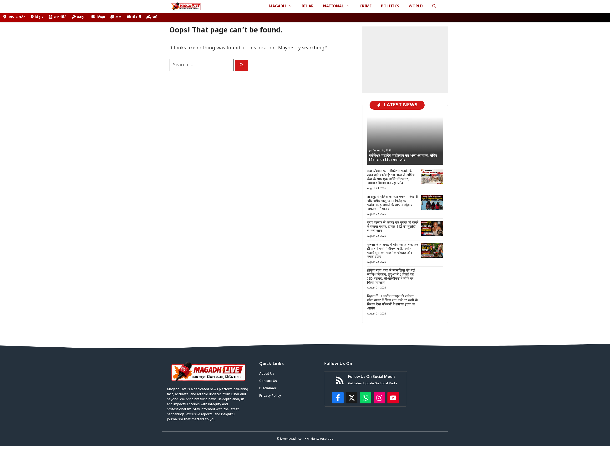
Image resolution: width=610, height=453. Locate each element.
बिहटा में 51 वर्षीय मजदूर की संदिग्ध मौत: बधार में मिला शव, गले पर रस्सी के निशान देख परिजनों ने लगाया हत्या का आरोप (392, 302)
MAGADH (277, 6)
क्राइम (81, 17)
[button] (434, 6)
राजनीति (60, 17)
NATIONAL (333, 6)
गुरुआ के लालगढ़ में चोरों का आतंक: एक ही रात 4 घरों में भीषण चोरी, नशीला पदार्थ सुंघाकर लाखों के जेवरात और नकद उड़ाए (392, 251)
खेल (118, 17)
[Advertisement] (405, 59)
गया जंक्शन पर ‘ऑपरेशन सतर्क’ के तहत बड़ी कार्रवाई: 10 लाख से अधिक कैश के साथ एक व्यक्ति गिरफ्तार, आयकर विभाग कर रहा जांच (391, 177)
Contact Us (268, 381)
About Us (266, 373)
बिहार (39, 17)
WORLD (416, 6)
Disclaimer (267, 388)
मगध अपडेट (16, 17)
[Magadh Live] (186, 6)
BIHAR (308, 6)
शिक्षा (101, 17)
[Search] (241, 65)
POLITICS (390, 6)
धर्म (154, 17)
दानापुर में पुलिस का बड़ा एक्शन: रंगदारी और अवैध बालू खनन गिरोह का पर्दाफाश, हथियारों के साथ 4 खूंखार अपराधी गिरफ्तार (392, 203)
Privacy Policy (270, 396)
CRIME (365, 6)
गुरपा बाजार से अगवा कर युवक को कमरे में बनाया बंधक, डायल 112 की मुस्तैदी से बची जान (392, 227)
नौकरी (136, 17)
